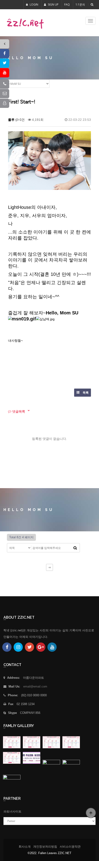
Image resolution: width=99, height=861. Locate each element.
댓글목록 (18, 411)
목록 (85, 392)
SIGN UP (52, 4)
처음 (49, 567)
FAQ (67, 4)
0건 (22, 120)
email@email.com (35, 686)
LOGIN (33, 4)
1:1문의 (80, 4)
